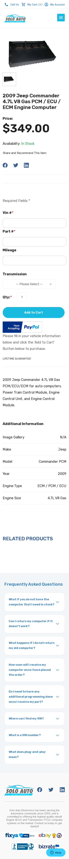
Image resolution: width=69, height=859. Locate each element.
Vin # (8, 213)
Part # (9, 231)
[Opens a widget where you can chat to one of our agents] (55, 852)
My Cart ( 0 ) (34, 4)
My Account (57, 4)
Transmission (15, 274)
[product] (9, 79)
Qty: (7, 297)
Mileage (9, 250)
